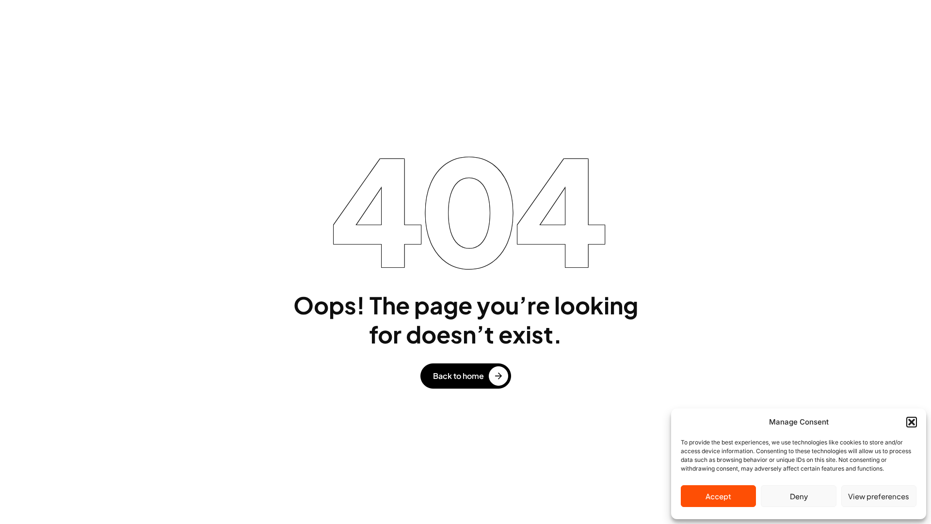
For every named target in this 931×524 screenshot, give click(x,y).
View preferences (878, 496)
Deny (799, 496)
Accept (718, 496)
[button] (911, 422)
